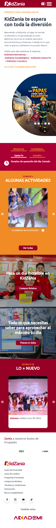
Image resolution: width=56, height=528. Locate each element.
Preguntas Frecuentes (14, 478)
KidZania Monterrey (15, 54)
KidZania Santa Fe (41, 57)
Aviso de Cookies (12, 474)
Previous (2, 214)
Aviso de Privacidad (13, 470)
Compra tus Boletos (13, 481)
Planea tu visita (28, 343)
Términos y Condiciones (15, 485)
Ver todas (28, 248)
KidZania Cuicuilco (17, 61)
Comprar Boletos (28, 288)
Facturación (9, 489)
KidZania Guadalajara (17, 57)
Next (53, 214)
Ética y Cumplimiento (13, 493)
